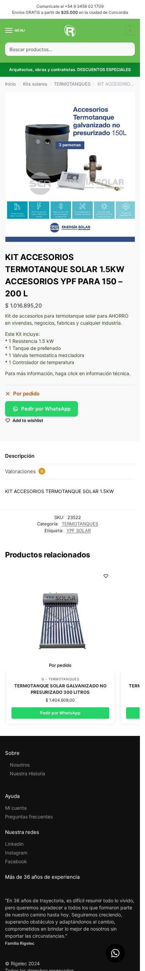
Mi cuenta (16, 808)
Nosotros (20, 765)
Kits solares (35, 84)
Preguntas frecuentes (29, 816)
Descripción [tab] (19, 456)
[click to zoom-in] (72, 167)
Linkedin (14, 844)
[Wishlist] (106, 576)
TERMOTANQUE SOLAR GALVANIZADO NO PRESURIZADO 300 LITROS (60, 689)
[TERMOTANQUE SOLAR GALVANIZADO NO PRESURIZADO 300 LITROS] (60, 620)
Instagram (16, 852)
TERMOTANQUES (72, 84)
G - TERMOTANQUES (60, 679)
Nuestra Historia (27, 773)
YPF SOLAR (78, 530)
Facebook (16, 861)
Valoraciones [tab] (24, 471)
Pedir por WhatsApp (45, 409)
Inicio (10, 84)
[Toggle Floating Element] (115, 953)
